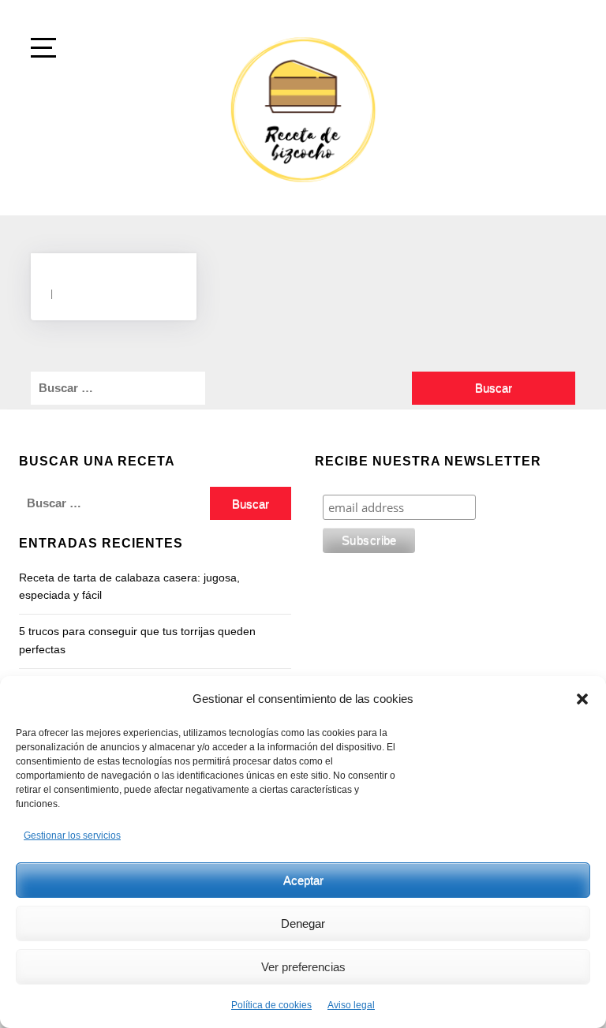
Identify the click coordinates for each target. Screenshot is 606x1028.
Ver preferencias (303, 967)
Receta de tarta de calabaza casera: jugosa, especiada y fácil (129, 586)
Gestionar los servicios (72, 835)
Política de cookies (271, 1005)
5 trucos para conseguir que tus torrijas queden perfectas (137, 640)
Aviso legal (351, 1005)
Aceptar (303, 880)
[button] (582, 699)
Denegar (303, 923)
